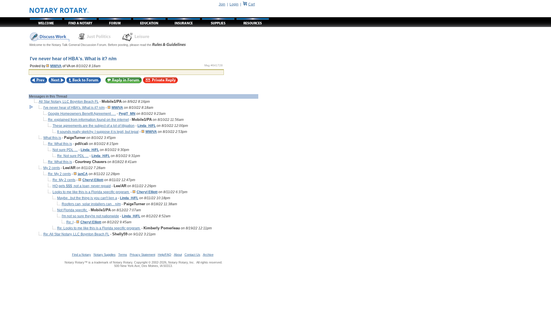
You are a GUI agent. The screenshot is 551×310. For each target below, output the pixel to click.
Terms (122, 254)
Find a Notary (81, 254)
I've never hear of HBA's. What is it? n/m (74, 108)
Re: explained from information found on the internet (88, 120)
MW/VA (56, 66)
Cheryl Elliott (92, 180)
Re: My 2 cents (59, 174)
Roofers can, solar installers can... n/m (91, 204)
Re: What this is (60, 144)
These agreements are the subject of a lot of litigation (94, 126)
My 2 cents (51, 168)
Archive (208, 254)
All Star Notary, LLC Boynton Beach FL (69, 102)
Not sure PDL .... (65, 150)
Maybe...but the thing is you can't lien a (87, 198)
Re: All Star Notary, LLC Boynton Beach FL (76, 234)
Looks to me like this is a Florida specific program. (91, 192)
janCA (83, 174)
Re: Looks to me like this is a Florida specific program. (99, 228)
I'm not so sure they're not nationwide (90, 216)
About (178, 254)
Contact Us (192, 254)
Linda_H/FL (146, 126)
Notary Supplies (105, 254)
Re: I (69, 222)
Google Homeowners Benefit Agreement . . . (82, 114)
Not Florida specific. (72, 210)
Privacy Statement (142, 254)
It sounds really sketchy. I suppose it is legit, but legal (98, 132)
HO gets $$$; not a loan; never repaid (82, 186)
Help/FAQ (164, 254)
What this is (52, 138)
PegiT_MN (127, 114)
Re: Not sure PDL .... (73, 156)
